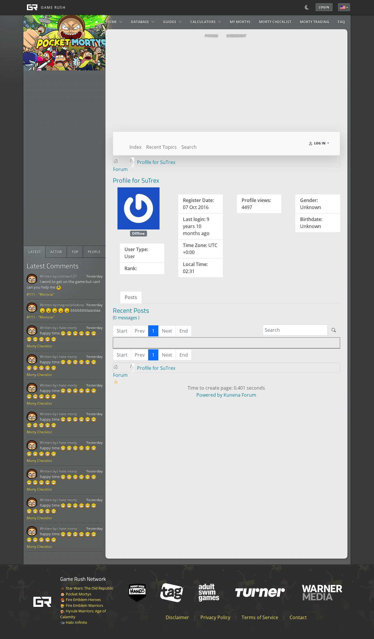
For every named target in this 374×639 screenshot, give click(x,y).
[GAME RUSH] (44, 7)
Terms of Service (260, 617)
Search (189, 147)
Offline (138, 233)
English (344, 7)
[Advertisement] (67, 158)
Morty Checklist (39, 345)
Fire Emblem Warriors (84, 605)
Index (135, 147)
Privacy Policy (215, 617)
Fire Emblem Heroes (83, 599)
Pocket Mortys (78, 594)
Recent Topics (161, 147)
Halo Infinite (76, 622)
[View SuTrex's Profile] (138, 208)
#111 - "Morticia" (40, 294)
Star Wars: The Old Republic (89, 588)
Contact (298, 617)
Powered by (209, 395)
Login (324, 7)
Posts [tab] (131, 297)
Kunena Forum (240, 395)
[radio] (35, 252)
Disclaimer (177, 617)
